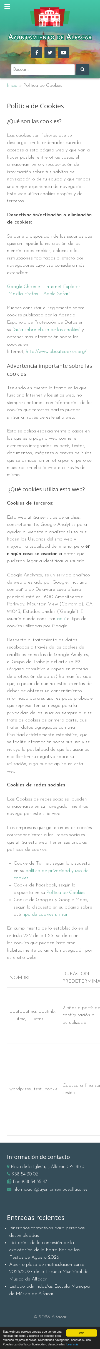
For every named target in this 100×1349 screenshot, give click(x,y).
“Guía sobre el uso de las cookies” (46, 329)
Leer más (72, 1344)
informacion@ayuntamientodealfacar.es (50, 1189)
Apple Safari (56, 294)
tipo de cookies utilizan (45, 914)
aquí (61, 618)
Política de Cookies (65, 892)
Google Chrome (23, 286)
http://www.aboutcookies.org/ (56, 351)
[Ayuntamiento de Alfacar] (50, 17)
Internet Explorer (62, 286)
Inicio (12, 85)
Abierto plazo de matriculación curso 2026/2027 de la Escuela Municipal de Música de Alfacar (49, 1272)
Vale (81, 1333)
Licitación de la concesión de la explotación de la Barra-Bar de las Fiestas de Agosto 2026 (44, 1250)
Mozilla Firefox (23, 294)
